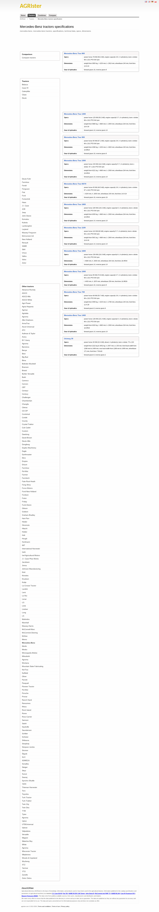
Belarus (25, 85)
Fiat (23, 192)
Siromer (25, 750)
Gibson (25, 508)
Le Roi (24, 596)
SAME (24, 246)
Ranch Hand (27, 700)
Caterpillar (26, 91)
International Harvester (31, 549)
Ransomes (26, 703)
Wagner (25, 838)
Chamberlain (27, 401)
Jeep (24, 212)
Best (23, 354)
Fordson (25, 495)
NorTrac (25, 670)
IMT (23, 545)
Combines (42, 15)
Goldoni (25, 512)
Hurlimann (26, 542)
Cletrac (25, 407)
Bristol (24, 370)
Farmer (25, 475)
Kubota (25, 223)
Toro (23, 791)
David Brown (27, 438)
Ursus (24, 253)
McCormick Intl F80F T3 (102, 893)
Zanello (25, 875)
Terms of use (56, 906)
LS (23, 616)
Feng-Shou (26, 485)
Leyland (25, 229)
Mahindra (25, 619)
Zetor (24, 263)
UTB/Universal (27, 824)
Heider (24, 522)
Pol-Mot (25, 471)
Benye (24, 350)
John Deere (26, 216)
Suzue (24, 774)
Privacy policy (65, 906)
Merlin (24, 646)
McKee (24, 636)
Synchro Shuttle (28, 781)
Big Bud (25, 357)
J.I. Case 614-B (57, 893)
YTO (24, 871)
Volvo (24, 260)
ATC (23, 330)
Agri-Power (26, 303)
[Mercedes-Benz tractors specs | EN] (146, 2)
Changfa (25, 404)
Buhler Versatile (28, 374)
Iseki (24, 552)
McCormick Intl (28, 236)
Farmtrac (25, 182)
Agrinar (25, 310)
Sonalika (25, 764)
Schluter (25, 737)
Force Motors (27, 488)
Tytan (24, 814)
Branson (25, 367)
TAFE (24, 784)
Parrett (24, 680)
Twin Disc (25, 808)
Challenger (26, 397)
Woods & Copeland (29, 858)
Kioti (23, 572)
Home (23, 15)
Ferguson (26, 189)
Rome (24, 713)
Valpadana (26, 831)
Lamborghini (27, 226)
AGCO (24, 293)
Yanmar (25, 868)
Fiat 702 (65, 893)
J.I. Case (25, 206)
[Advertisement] (79, 42)
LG (23, 602)
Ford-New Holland (29, 491)
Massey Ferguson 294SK (30, 896)
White (24, 845)
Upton (24, 821)
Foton (24, 498)
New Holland (27, 239)
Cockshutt (26, 414)
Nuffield (25, 673)
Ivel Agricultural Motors (31, 555)
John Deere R (89, 893)
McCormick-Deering (30, 633)
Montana (25, 663)
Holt (23, 535)
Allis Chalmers (27, 320)
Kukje (24, 582)
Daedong (25, 434)
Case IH (25, 88)
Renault (25, 243)
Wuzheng (25, 861)
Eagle (24, 451)
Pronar (24, 697)
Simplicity (25, 744)
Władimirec (26, 855)
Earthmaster (27, 455)
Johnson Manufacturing (31, 569)
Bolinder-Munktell (29, 364)
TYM (24, 811)
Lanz (24, 592)
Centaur (25, 391)
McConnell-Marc (28, 629)
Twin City (25, 804)
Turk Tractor (27, 797)
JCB (23, 209)
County (25, 421)
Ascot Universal (28, 327)
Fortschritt (26, 199)
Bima (24, 360)
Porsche (25, 693)
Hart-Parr (25, 518)
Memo (24, 639)
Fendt (24, 186)
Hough (24, 539)
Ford (24, 196)
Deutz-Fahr (26, 179)
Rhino (24, 707)
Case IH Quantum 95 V (127, 893)
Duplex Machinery (29, 448)
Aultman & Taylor (28, 333)
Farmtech (26, 478)
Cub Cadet (26, 428)
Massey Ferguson (29, 233)
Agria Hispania (27, 307)
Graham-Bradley (28, 515)
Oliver (24, 676)
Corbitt (24, 418)
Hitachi (24, 528)
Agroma (25, 317)
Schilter (25, 734)
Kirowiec (25, 576)
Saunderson (27, 730)
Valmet (24, 828)
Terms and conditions (44, 906)
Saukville (25, 727)
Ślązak (24, 754)
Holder (24, 532)
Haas (24, 202)
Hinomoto (26, 525)
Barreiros (25, 347)
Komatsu (25, 219)
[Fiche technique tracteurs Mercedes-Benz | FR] (149, 2)
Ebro (24, 458)
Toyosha (25, 794)
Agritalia (25, 313)
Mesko (24, 650)
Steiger (25, 767)
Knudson (25, 579)
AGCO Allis (26, 296)
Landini (25, 589)
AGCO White (27, 300)
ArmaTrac (26, 323)
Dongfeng (26, 444)
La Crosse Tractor (29, 586)
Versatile (25, 834)
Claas (24, 95)
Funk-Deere (26, 505)
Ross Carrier (27, 717)
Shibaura (25, 740)
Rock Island (26, 710)
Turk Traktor (27, 801)
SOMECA (25, 760)
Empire (25, 461)
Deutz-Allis (26, 441)
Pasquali (25, 683)
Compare (52, 15)
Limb (24, 606)
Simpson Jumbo (28, 747)
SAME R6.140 (115, 893)
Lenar (24, 599)
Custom (25, 431)
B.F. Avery (26, 340)
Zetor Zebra (26, 878)
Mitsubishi (26, 656)
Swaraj (24, 777)
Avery (24, 337)
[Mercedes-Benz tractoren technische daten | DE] (152, 2)
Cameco (25, 381)
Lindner (25, 609)
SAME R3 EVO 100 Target (76, 893)
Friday (24, 502)
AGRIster (23, 19)
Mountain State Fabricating (32, 666)
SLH (23, 757)
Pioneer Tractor (28, 686)
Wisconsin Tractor (29, 851)
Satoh (24, 723)
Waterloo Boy (27, 841)
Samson (25, 720)
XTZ (23, 865)
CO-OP (25, 411)
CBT (23, 387)
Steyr (24, 771)
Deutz (24, 98)
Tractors (32, 15)
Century (25, 394)
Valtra (24, 256)
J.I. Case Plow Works (30, 559)
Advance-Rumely (28, 290)
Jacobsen (26, 562)
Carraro (25, 384)
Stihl (23, 249)
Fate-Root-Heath (28, 481)
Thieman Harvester (29, 787)
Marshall (25, 623)
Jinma (24, 565)
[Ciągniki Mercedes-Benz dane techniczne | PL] (156, 2)
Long (24, 613)
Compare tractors (29, 58)
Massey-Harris (27, 626)
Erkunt (24, 465)
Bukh (24, 377)
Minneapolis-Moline (29, 653)
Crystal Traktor (28, 424)
